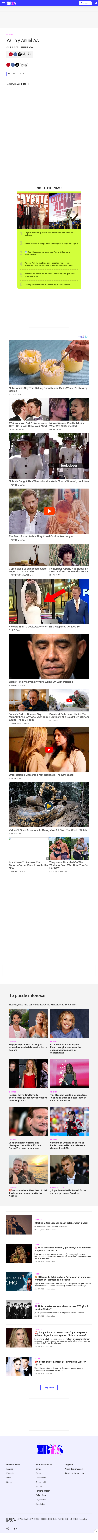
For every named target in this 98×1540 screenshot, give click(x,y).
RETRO (37, 1359)
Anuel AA (11, 74)
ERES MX (49, 1346)
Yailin (22, 74)
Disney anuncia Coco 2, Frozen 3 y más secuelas (47, 284)
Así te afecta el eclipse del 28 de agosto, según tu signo (51, 243)
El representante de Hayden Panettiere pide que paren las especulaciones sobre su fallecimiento (65, 1048)
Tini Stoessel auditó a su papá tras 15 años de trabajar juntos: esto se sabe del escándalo (68, 1098)
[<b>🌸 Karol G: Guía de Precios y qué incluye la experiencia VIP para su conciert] (19, 1253)
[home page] (11, 3)
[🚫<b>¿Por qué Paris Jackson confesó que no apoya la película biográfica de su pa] (19, 1338)
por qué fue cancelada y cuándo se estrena (49, 233)
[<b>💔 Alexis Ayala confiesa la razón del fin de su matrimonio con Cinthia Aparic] (28, 1169)
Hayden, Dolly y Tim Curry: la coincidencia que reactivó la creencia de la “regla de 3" (28, 1098)
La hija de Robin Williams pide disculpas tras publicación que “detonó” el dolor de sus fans (25, 1145)
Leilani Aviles (51, 1230)
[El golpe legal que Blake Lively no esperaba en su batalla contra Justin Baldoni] (28, 1023)
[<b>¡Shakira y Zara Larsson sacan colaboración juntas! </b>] (19, 1225)
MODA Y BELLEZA (57, 1187)
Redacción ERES (26, 47)
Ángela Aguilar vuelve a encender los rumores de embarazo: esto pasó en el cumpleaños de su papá (48, 264)
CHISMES (9, 34)
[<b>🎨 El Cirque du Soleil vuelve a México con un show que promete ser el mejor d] (19, 1281)
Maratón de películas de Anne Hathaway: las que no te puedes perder (50, 274)
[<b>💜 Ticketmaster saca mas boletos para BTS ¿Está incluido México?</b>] (19, 1309)
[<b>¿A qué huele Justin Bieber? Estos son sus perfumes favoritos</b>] (69, 1169)
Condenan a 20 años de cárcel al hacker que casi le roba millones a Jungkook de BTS (67, 1145)
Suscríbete (85, 3)
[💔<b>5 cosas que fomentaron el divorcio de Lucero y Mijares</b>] (19, 1366)
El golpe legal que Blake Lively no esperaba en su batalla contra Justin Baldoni (28, 1047)
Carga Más (49, 1387)
